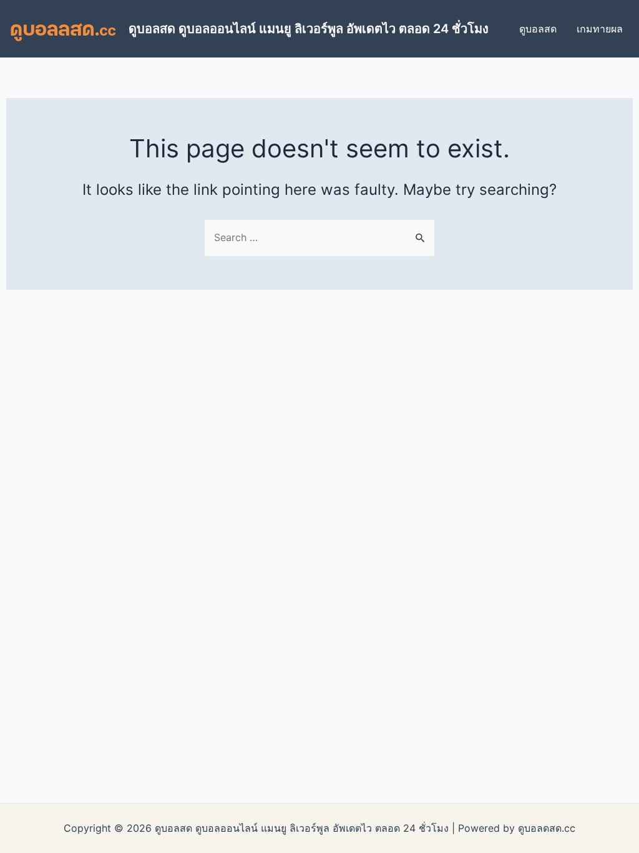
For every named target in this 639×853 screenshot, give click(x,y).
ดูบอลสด (538, 28)
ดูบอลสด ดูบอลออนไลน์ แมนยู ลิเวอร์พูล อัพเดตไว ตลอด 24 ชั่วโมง (309, 28)
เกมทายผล (600, 28)
